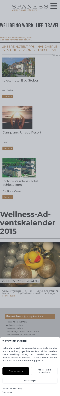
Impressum (7, 392)
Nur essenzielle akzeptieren (44, 371)
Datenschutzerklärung (12, 388)
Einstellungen (30, 380)
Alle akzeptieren (16, 371)
